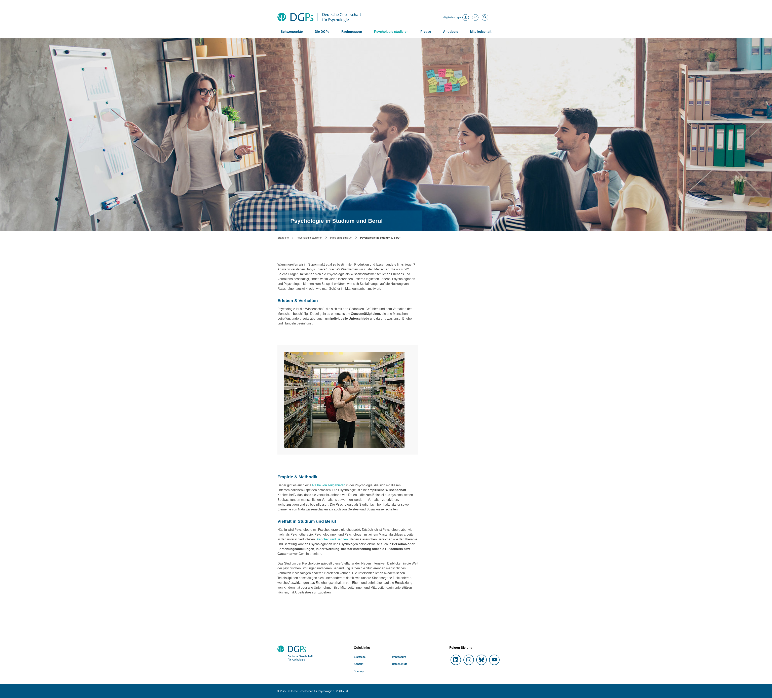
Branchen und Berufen (332, 539)
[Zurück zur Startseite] (319, 17)
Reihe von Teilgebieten (328, 485)
